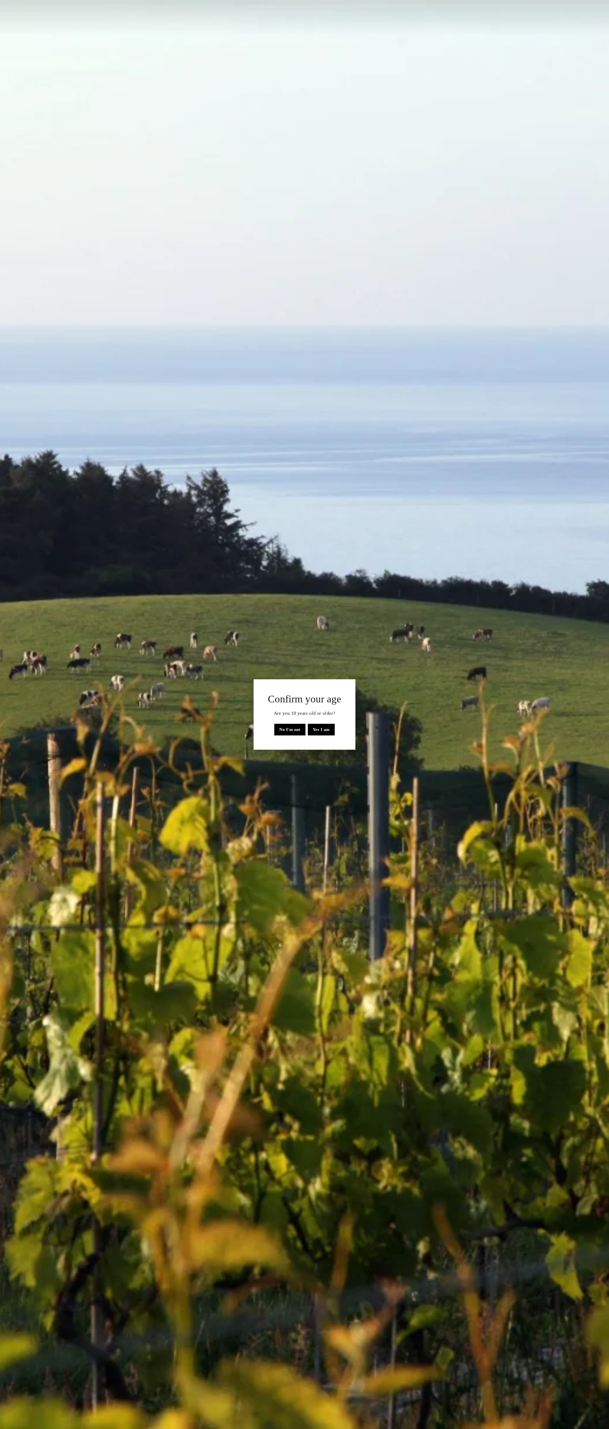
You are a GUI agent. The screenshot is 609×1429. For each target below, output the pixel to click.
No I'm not (289, 729)
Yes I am (321, 729)
